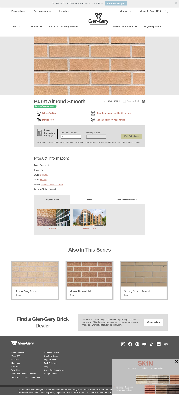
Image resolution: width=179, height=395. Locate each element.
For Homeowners (42, 11)
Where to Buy (153, 322)
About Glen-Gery (18, 352)
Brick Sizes (15, 367)
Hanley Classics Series (52, 184)
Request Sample (115, 3)
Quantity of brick (93, 133)
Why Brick (15, 370)
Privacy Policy (49, 392)
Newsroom (15, 363)
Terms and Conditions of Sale (23, 374)
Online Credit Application (54, 370)
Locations (64, 11)
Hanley (43, 180)
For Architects (18, 11)
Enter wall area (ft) (69, 133)
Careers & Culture (51, 352)
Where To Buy (147, 11)
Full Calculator (131, 136)
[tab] (52, 199)
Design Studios (50, 374)
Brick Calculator (50, 363)
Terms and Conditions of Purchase (25, 377)
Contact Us (125, 11)
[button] (89, 3)
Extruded (44, 175)
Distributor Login (51, 356)
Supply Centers (50, 359)
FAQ (46, 367)
